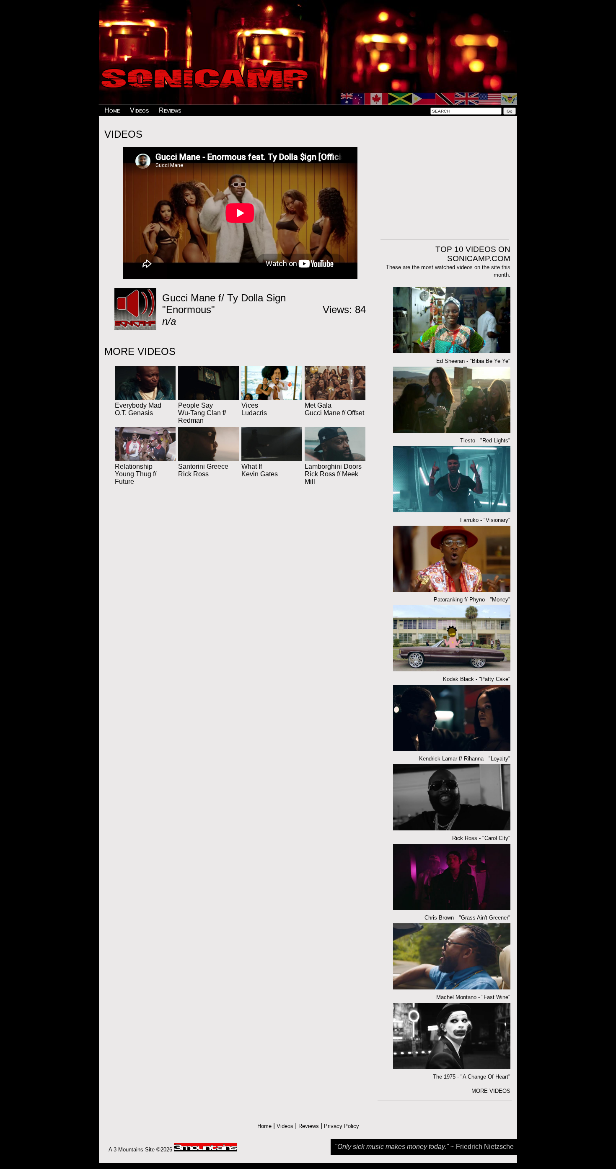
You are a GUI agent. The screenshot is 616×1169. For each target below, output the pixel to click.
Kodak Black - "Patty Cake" (476, 679)
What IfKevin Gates (259, 470)
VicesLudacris (254, 409)
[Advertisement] (308, 26)
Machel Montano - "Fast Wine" (473, 997)
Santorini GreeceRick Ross (203, 470)
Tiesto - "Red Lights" (485, 440)
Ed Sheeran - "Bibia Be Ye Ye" (473, 361)
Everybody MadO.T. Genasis (138, 409)
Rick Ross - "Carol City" (481, 838)
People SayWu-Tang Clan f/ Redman (202, 413)
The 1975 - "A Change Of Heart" (471, 1077)
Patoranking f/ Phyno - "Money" (472, 599)
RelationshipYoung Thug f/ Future (135, 474)
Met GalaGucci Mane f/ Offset (334, 409)
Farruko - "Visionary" (485, 520)
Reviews (170, 110)
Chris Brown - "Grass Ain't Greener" (467, 918)
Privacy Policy (341, 1126)
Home (112, 110)
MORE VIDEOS (490, 1091)
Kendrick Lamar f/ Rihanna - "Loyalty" (464, 758)
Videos (139, 110)
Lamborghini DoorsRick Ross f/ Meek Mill (333, 474)
